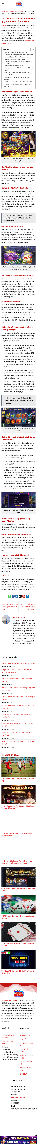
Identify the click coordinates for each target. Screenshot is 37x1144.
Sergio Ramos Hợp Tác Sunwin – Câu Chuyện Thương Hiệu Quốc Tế (16, 671)
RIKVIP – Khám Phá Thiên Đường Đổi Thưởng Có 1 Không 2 (18, 698)
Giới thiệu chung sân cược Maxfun (15, 52)
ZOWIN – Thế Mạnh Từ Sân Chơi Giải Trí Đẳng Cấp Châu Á (17, 734)
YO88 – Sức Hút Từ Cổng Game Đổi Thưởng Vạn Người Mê (18, 742)
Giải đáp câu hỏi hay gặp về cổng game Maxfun (17, 79)
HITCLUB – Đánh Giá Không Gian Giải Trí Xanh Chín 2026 (17, 680)
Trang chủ (4, 11)
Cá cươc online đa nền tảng (15, 65)
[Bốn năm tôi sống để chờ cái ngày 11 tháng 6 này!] (18, 767)
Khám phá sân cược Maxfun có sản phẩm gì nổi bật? (18, 69)
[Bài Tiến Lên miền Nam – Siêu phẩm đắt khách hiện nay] (18, 904)
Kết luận (7, 86)
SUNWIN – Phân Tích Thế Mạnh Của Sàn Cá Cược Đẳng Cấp (18, 707)
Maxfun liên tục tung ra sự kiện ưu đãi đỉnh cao (19, 62)
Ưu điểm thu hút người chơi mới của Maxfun (18, 55)
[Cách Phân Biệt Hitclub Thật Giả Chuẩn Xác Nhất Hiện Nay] (18, 822)
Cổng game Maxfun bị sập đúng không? (18, 84)
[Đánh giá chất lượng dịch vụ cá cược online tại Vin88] (18, 877)
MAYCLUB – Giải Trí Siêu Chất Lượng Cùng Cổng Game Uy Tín (18, 689)
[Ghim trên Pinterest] (23, 596)
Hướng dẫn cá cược (16, 11)
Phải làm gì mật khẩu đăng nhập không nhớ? (19, 82)
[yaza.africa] (18, 3)
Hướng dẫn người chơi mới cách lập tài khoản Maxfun (16, 74)
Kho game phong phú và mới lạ (16, 59)
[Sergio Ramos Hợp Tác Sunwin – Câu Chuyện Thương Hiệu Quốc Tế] (18, 794)
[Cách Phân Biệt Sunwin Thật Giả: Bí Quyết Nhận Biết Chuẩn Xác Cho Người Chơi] (18, 849)
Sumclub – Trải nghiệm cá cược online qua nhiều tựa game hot (27, 606)
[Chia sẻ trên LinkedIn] (27, 596)
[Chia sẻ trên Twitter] (16, 596)
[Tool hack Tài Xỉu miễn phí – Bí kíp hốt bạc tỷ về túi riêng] (18, 959)
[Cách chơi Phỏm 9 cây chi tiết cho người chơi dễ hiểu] (18, 932)
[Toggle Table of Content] (31, 49)
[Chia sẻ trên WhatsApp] (9, 596)
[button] (2, 3)
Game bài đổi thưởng (9, 1000)
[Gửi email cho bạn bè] (20, 596)
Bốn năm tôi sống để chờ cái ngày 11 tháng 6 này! (18, 663)
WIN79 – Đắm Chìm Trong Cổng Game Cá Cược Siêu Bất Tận (17, 716)
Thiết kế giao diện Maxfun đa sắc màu (18, 57)
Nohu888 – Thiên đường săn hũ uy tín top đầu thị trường (9, 606)
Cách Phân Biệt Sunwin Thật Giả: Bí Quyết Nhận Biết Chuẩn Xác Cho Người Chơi (16, 862)
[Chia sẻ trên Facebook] (13, 596)
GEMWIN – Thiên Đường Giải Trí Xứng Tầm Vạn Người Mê (17, 725)
